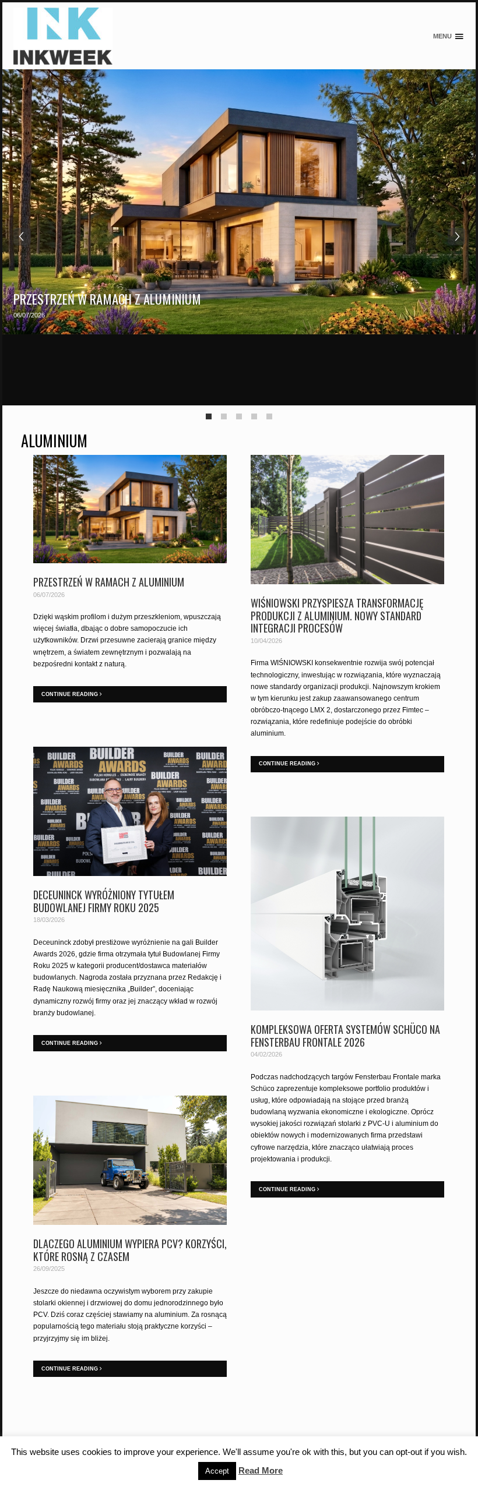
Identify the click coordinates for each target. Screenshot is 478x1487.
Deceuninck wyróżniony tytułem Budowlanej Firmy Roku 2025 (103, 901)
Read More (260, 1470)
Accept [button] (217, 1471)
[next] (456, 236)
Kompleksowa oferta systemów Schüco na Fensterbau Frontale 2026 (345, 1036)
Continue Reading (70, 694)
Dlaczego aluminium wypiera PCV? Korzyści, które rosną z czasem (130, 1250)
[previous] (22, 236)
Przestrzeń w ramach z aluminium (107, 299)
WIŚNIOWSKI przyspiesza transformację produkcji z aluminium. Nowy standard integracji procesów (337, 615)
